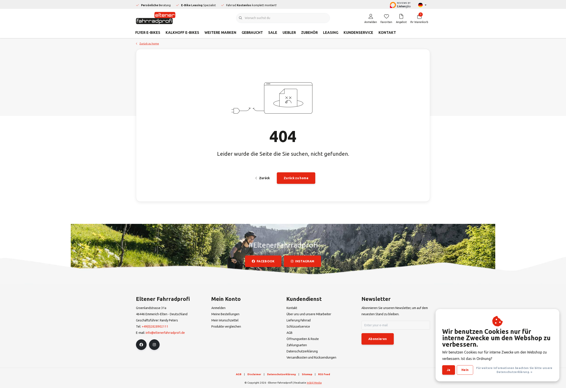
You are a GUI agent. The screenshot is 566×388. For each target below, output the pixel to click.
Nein (464, 370)
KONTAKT (387, 33)
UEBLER (289, 33)
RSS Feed (324, 374)
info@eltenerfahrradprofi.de (165, 332)
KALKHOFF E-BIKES (182, 33)
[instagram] (154, 344)
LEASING (330, 33)
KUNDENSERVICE (358, 33)
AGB (238, 374)
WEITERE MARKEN (220, 33)
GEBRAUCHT (252, 33)
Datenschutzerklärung (281, 374)
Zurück (264, 178)
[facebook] (141, 344)
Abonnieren (377, 339)
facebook (266, 261)
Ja (448, 370)
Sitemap (307, 374)
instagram (304, 261)
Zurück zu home (296, 178)
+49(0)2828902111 (155, 326)
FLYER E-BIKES (147, 33)
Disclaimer (254, 374)
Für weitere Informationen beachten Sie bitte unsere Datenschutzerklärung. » (514, 370)
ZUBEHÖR (309, 33)
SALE (272, 33)
